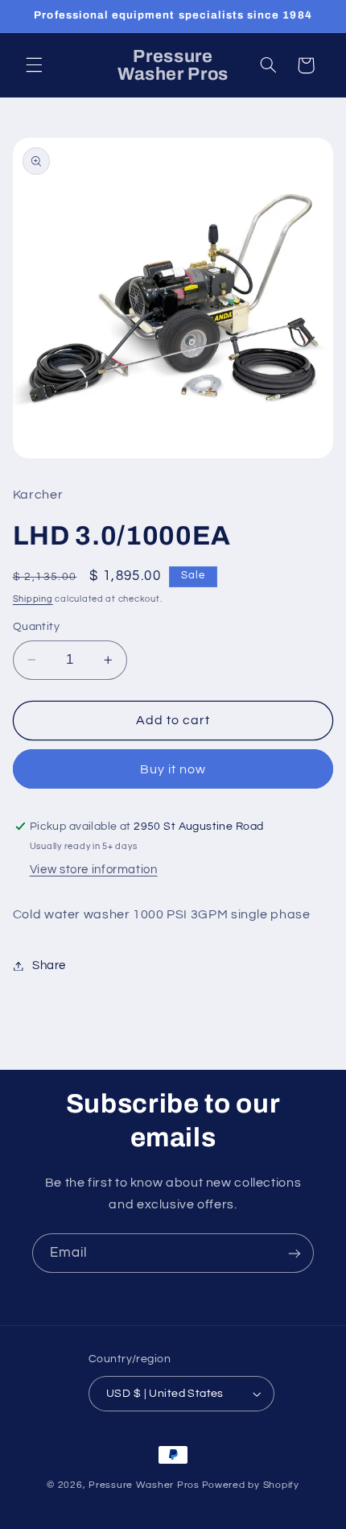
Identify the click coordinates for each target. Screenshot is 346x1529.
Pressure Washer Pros (144, 1485)
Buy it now (173, 769)
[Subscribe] (294, 1253)
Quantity (36, 626)
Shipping (33, 599)
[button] (33, 65)
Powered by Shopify (250, 1485)
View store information (94, 870)
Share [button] (49, 965)
